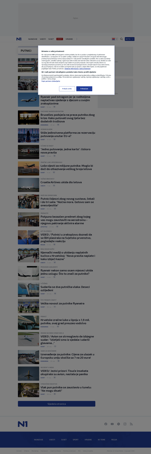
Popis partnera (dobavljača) (51, 81)
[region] (76, 70)
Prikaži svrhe (67, 89)
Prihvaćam (84, 89)
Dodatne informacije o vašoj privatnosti (77, 69)
